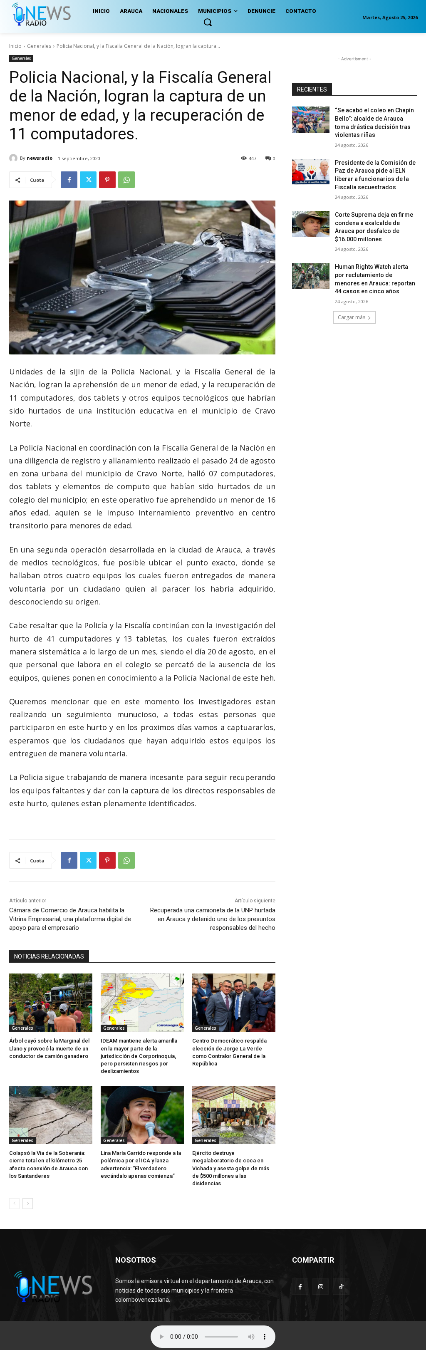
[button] (207, 22)
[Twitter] (88, 179)
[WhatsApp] (126, 179)
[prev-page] (14, 1203)
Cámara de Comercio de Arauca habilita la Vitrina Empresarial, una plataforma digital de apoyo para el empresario (70, 919)
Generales (39, 46)
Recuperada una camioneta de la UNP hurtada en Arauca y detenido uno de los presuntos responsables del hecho (212, 919)
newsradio (39, 158)
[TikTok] (341, 1286)
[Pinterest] (107, 179)
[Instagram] (320, 1286)
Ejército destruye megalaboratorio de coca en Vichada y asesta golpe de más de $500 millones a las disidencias (230, 1168)
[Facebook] (69, 179)
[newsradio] (14, 158)
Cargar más (351, 317)
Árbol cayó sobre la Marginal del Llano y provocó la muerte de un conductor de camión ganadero (49, 1048)
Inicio (15, 46)
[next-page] (27, 1203)
